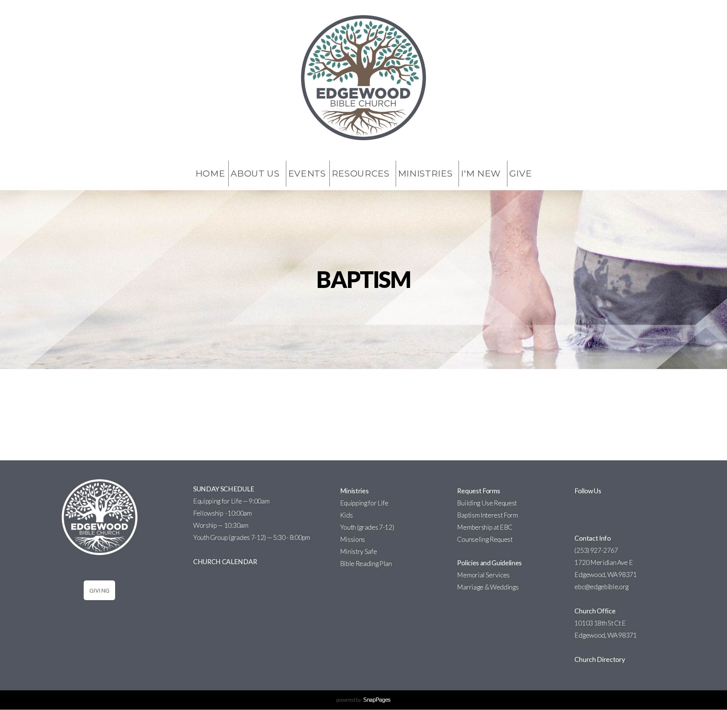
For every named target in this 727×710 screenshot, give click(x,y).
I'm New (482, 173)
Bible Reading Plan (366, 564)
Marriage (470, 587)
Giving (99, 590)
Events (307, 173)
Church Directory (599, 659)
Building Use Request (487, 503)
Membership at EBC (484, 527)
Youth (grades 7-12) (367, 527)
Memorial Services (483, 575)
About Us (256, 173)
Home (210, 173)
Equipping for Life (364, 503)
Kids (346, 515)
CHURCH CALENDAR (225, 562)
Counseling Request (484, 539)
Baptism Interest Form (487, 515)
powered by (363, 699)
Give (520, 173)
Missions (352, 539)
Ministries (427, 173)
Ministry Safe (358, 551)
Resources (362, 173)
